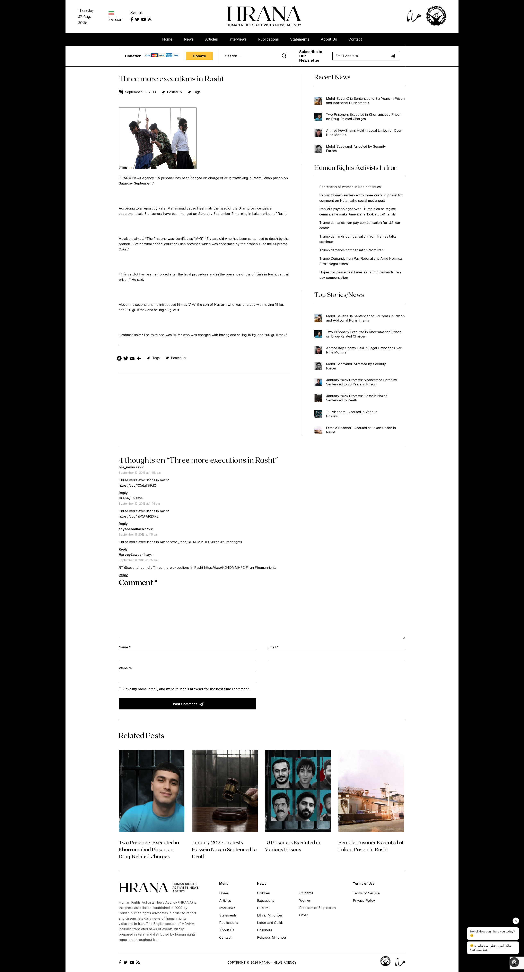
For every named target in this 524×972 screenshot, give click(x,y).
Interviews (238, 39)
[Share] (139, 359)
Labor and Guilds (270, 923)
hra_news (127, 467)
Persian (115, 19)
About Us (329, 39)
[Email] (132, 359)
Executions (265, 900)
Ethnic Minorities (270, 915)
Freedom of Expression (317, 908)
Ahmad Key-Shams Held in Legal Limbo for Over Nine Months (364, 132)
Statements (299, 39)
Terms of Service (366, 893)
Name (125, 647)
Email (273, 647)
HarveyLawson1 (132, 555)
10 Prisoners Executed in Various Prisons (351, 414)
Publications (268, 39)
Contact (355, 39)
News (189, 39)
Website (125, 668)
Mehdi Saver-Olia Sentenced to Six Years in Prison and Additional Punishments (365, 100)
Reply (123, 493)
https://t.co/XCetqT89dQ (137, 485)
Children (263, 893)
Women (305, 900)
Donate (199, 56)
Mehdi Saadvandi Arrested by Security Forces (356, 148)
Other (303, 915)
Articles (211, 39)
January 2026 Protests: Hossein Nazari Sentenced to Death (356, 398)
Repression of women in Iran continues (350, 187)
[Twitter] (125, 359)
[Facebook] (119, 359)
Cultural (263, 908)
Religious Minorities (272, 937)
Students (306, 893)
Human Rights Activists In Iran (356, 167)
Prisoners (264, 930)
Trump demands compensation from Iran (351, 250)
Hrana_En (127, 498)
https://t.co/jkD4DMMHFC (190, 542)
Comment (138, 582)
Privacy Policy (364, 900)
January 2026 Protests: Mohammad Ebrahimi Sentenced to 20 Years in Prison (361, 382)
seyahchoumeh (131, 529)
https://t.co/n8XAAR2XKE (139, 516)
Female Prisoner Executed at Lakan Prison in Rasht (361, 430)
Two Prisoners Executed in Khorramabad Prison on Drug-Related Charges (363, 116)
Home (167, 39)
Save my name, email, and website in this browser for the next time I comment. (186, 689)
